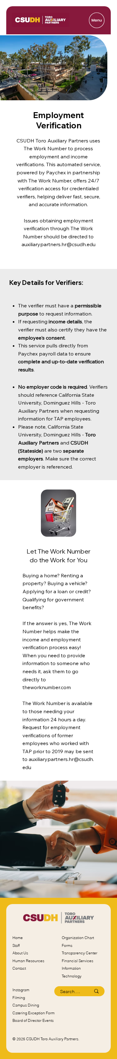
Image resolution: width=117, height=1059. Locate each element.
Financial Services (77, 960)
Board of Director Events (33, 1020)
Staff (16, 945)
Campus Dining (25, 1005)
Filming (18, 997)
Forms (67, 945)
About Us (20, 953)
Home (17, 937)
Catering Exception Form (33, 1013)
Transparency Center (79, 953)
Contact (19, 968)
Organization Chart (78, 937)
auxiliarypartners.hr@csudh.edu (58, 244)
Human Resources (28, 960)
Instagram (20, 989)
